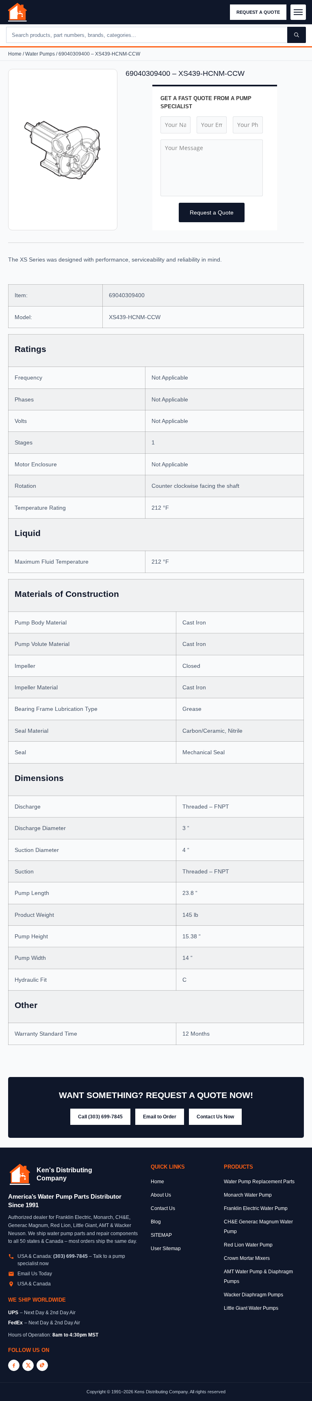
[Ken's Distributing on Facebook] (14, 1365)
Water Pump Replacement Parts (259, 1181)
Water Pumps (40, 54)
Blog (156, 1222)
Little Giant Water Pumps (251, 1308)
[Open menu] (298, 12)
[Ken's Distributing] (17, 12)
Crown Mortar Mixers (247, 1258)
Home (15, 54)
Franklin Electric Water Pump (256, 1208)
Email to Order (159, 1117)
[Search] (296, 35)
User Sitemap (166, 1248)
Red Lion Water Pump (248, 1245)
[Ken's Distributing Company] (20, 1174)
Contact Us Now (215, 1117)
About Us (161, 1195)
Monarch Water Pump (248, 1195)
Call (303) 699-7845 (100, 1117)
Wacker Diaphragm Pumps (253, 1295)
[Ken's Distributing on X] (28, 1365)
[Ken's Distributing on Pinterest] (42, 1365)
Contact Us (163, 1208)
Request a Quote (258, 12)
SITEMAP (161, 1235)
